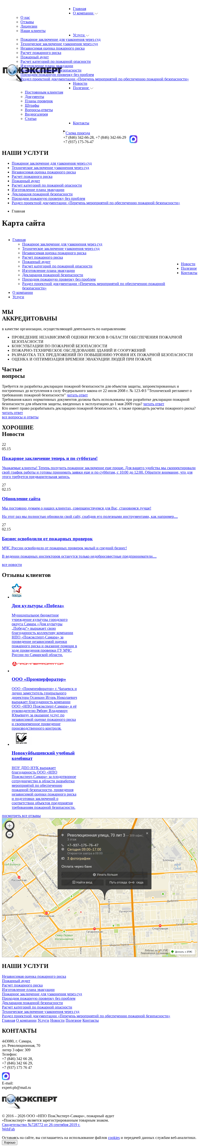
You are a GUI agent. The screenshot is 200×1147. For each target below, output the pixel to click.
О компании (83, 13)
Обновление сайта (21, 498)
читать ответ (77, 395)
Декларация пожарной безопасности (50, 70)
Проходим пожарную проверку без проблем (57, 75)
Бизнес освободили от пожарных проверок (47, 538)
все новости (12, 565)
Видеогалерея (36, 114)
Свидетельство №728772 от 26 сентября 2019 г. (41, 1125)
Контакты (81, 123)
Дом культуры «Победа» (38, 605)
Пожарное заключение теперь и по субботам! (50, 458)
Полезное (81, 88)
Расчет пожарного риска (40, 53)
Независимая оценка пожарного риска (52, 48)
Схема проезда (78, 133)
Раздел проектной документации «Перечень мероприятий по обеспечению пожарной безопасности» (104, 79)
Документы (34, 97)
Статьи (31, 119)
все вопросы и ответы (20, 417)
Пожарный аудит (34, 57)
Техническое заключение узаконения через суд (59, 44)
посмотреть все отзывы (21, 816)
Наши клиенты (33, 31)
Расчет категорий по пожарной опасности (55, 61)
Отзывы (27, 22)
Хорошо (9, 1142)
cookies (114, 1138)
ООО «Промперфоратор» (39, 679)
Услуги (79, 35)
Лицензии (28, 26)
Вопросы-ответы (39, 110)
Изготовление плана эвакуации (46, 66)
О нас (25, 17)
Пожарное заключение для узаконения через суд (60, 39)
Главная (79, 9)
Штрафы (32, 105)
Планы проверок (39, 101)
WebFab (8, 1129)
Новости (80, 83)
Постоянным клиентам (44, 92)
